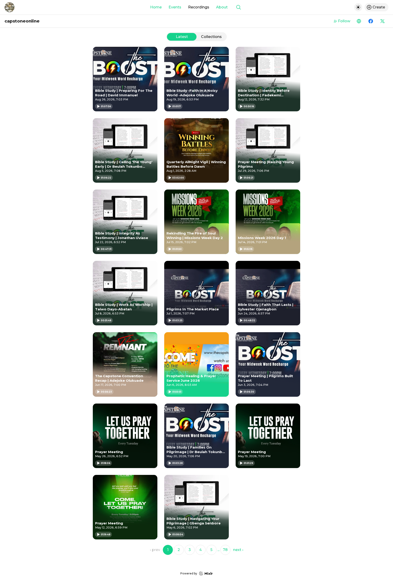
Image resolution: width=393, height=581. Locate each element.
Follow (344, 21)
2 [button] (179, 550)
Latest (182, 37)
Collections (211, 37)
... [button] (218, 550)
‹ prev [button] (155, 550)
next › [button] (238, 550)
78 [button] (225, 550)
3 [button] (190, 550)
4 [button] (200, 550)
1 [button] (168, 550)
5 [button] (211, 550)
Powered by (188, 573)
